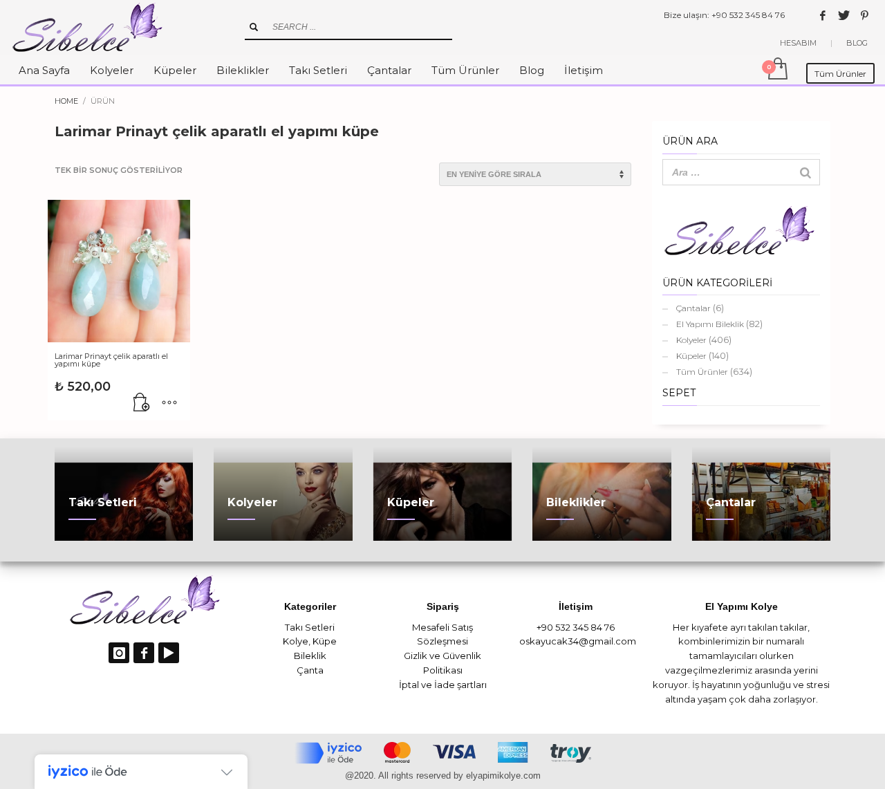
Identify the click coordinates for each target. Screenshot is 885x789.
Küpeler (691, 356)
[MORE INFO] (169, 403)
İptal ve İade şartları (443, 684)
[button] (142, 403)
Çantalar (693, 308)
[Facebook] (822, 15)
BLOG (857, 43)
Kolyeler (691, 340)
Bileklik (310, 655)
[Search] (805, 172)
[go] (254, 27)
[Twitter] (843, 15)
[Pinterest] (864, 15)
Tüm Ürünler (702, 371)
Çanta (310, 670)
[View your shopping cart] (776, 70)
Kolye (295, 641)
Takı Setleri (310, 627)
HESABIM (798, 43)
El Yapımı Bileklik (710, 324)
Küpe (325, 641)
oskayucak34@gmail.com (577, 641)
